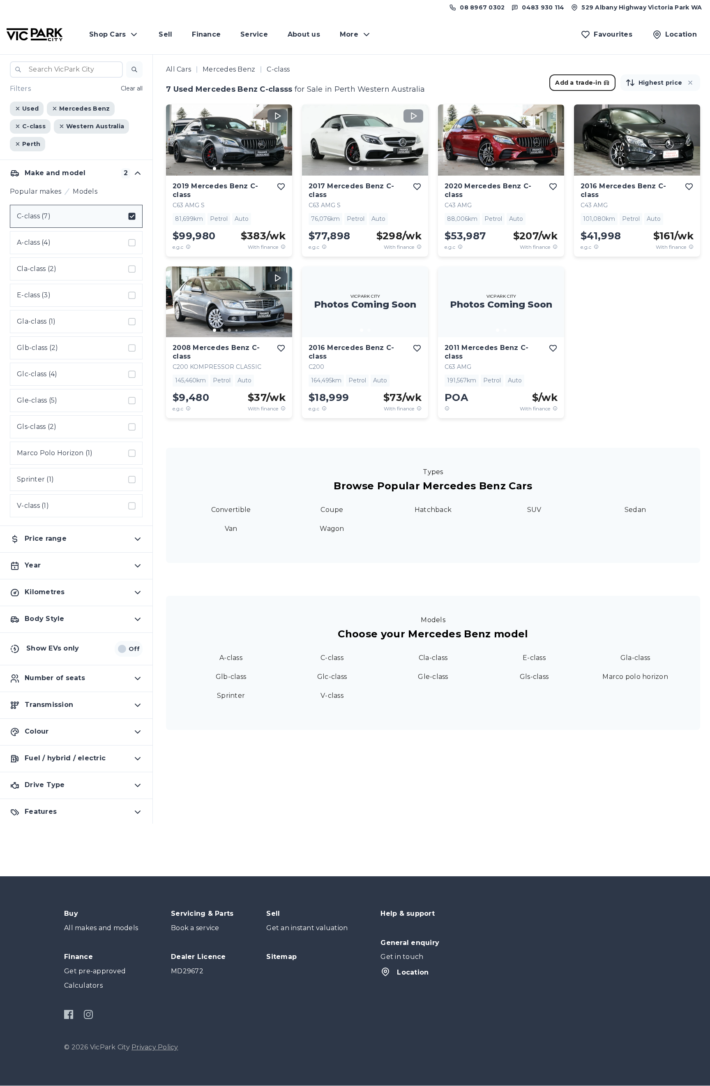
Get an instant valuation (307, 928)
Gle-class (433, 677)
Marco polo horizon (635, 677)
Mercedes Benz (229, 69)
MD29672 (187, 971)
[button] (134, 69)
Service (254, 34)
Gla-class (635, 658)
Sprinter (231, 695)
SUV (534, 510)
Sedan (635, 510)
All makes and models (101, 928)
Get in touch (401, 957)
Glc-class (332, 677)
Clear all (132, 89)
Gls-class (534, 677)
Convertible (231, 510)
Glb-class (231, 677)
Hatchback (433, 510)
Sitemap (281, 957)
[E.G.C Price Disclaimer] (188, 247)
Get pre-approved (95, 971)
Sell (165, 34)
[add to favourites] (281, 187)
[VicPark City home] (35, 34)
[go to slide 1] (214, 169)
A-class (230, 658)
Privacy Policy (154, 1047)
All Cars (178, 69)
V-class (331, 695)
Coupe (331, 510)
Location (413, 972)
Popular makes (35, 191)
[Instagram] (88, 1014)
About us (304, 34)
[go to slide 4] (237, 169)
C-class (331, 658)
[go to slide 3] (229, 169)
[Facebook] (69, 1014)
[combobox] (66, 69)
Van (231, 529)
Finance (206, 34)
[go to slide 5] (244, 169)
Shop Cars (107, 34)
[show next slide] (279, 146)
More (349, 34)
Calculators (83, 985)
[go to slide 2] (222, 169)
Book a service (195, 928)
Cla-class (433, 658)
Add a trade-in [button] (578, 82)
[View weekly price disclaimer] (283, 247)
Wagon (332, 529)
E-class (534, 658)
